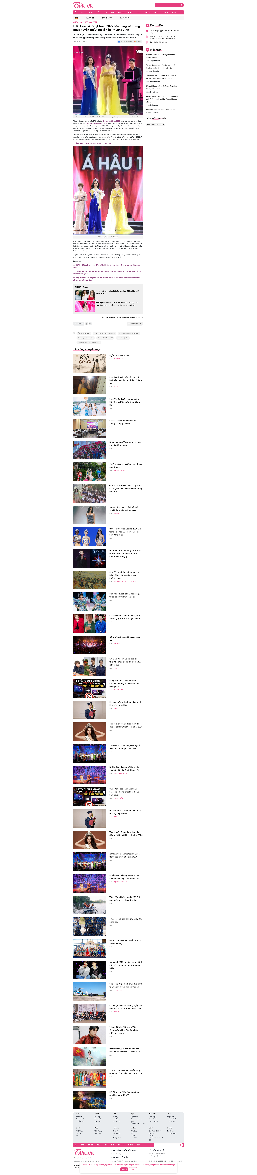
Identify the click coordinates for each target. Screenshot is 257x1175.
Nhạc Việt (170, 1117)
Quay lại (79, 324)
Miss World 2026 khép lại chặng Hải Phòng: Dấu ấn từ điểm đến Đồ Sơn (163, 37)
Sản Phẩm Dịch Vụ (155, 1131)
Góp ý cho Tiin (136, 324)
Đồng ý (124, 1169)
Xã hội (133, 1136)
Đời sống (134, 1131)
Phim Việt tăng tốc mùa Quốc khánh (160, 109)
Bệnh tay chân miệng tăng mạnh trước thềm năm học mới (161, 56)
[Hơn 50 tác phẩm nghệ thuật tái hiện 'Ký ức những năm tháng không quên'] (89, 580)
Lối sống (97, 1117)
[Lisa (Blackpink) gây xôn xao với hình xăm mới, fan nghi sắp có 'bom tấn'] (89, 385)
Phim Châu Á (153, 1121)
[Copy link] (90, 323)
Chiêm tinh (116, 1131)
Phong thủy (117, 1138)
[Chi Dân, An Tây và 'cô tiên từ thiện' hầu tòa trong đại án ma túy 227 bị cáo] (89, 666)
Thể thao (134, 1138)
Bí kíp (132, 1121)
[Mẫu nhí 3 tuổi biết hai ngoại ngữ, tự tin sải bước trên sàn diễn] (89, 601)
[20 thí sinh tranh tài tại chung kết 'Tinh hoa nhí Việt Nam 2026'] (89, 753)
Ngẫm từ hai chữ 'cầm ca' (158, 42)
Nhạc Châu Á (171, 1119)
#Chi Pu (116, 1012)
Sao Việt (90, 18)
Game (174, 12)
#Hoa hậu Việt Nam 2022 (85, 22)
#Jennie (116, 514)
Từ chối (132, 1169)
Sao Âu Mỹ (124, 18)
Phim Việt (152, 1117)
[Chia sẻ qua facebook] (86, 323)
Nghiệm (147, 12)
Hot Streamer (171, 1133)
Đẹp (138, 12)
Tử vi (114, 1136)
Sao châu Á (107, 18)
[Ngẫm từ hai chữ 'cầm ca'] (89, 363)
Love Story (116, 1119)
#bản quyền (118, 690)
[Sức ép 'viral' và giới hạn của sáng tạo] (89, 645)
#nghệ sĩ (117, 644)
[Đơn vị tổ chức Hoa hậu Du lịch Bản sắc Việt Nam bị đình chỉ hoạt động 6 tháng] (89, 493)
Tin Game (170, 1131)
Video (156, 12)
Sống (90, 12)
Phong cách (98, 1119)
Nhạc (130, 12)
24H (112, 12)
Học (105, 12)
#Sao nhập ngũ (119, 990)
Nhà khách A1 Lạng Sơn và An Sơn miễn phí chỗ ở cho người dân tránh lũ (162, 77)
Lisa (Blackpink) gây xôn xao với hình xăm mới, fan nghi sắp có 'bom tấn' (164, 32)
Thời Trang (98, 1131)
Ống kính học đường (138, 1123)
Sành (165, 12)
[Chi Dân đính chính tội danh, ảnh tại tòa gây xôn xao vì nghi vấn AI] (89, 623)
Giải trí (133, 1133)
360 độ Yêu (116, 1121)
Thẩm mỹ (97, 1133)
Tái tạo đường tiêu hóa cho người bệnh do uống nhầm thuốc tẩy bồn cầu (161, 66)
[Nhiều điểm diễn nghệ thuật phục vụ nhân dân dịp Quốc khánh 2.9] (89, 775)
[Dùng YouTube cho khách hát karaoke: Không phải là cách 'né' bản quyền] (89, 688)
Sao (82, 12)
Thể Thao (79, 1131)
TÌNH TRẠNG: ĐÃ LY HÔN (155, 125)
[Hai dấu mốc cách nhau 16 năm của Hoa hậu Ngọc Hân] (89, 710)
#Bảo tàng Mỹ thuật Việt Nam (125, 582)
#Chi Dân (117, 668)
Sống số (151, 1133)
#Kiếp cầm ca (118, 359)
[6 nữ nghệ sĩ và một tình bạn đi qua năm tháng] (89, 471)
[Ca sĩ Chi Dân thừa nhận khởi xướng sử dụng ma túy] (89, 428)
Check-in (97, 1121)
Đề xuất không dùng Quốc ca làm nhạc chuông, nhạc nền (161, 87)
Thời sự (78, 1133)
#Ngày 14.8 (117, 709)
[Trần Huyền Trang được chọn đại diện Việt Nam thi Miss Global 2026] (89, 731)
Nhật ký (115, 1117)
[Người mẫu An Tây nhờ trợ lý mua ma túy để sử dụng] (89, 450)
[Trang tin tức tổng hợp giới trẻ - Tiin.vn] (83, 5)
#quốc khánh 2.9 (120, 774)
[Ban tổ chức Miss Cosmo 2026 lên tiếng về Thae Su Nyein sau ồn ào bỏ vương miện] (89, 536)
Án (77, 1136)
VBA (96, 1123)
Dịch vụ (151, 1136)
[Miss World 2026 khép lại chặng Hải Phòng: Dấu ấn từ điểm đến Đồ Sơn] (89, 406)
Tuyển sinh (134, 1117)
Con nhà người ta (136, 1119)
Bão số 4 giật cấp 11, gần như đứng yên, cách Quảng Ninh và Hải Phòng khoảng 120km (162, 99)
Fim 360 (121, 12)
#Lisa (116, 387)
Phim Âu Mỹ (153, 1119)
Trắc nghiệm (117, 1133)
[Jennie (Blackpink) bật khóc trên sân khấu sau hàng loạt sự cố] (89, 515)
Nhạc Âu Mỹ (171, 1121)
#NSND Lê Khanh (120, 470)
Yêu (98, 12)
